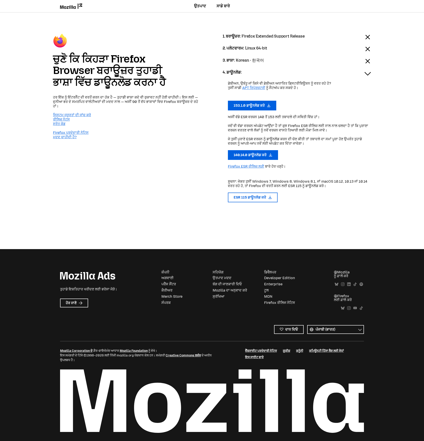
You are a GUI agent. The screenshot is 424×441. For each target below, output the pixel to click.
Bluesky (336, 284)
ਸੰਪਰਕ (166, 303)
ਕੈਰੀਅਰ (166, 290)
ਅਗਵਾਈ (167, 278)
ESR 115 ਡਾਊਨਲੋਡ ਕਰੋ (250, 197)
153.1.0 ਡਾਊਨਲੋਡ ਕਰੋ (250, 105)
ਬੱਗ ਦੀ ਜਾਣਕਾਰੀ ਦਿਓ (227, 284)
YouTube (355, 308)
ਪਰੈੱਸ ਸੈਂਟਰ (168, 284)
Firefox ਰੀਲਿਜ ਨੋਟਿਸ (279, 303)
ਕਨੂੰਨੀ (299, 351)
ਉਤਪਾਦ (200, 6)
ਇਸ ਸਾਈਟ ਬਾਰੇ (254, 357)
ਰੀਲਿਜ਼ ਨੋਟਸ (61, 119)
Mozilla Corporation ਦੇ (76, 351)
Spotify (361, 284)
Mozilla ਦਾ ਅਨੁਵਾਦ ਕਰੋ (230, 290)
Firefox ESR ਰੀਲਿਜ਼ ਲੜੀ (246, 166)
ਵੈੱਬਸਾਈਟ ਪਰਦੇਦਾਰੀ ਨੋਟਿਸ (261, 351)
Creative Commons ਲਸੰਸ (183, 355)
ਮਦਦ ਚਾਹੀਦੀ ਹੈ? (65, 137)
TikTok (355, 284)
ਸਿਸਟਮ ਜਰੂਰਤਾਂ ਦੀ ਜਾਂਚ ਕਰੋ (72, 115)
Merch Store (171, 296)
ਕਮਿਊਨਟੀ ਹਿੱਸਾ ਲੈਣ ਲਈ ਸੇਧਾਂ (326, 351)
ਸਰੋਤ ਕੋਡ (59, 124)
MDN (268, 296)
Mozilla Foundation (134, 351)
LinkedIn (349, 284)
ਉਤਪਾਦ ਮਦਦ (222, 278)
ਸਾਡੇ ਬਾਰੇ (223, 6)
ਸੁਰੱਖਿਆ (218, 296)
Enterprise (273, 284)
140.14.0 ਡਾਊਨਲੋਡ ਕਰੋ (250, 155)
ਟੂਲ (266, 290)
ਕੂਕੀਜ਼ (286, 351)
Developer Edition (279, 278)
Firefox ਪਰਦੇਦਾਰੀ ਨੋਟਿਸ (71, 133)
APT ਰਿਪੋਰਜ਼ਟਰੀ (253, 88)
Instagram (342, 284)
